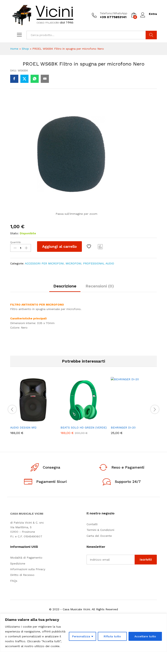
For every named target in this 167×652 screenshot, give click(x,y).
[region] (83, 633)
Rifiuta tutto (112, 636)
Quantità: (15, 242)
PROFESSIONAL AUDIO (98, 263)
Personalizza (81, 636)
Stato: (14, 233)
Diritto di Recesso (22, 574)
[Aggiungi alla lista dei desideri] (89, 246)
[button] (23, 420)
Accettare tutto (145, 636)
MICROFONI (73, 263)
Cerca (151, 35)
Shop (25, 48)
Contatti (92, 524)
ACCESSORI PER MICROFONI (44, 263)
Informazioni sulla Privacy (27, 569)
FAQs (13, 580)
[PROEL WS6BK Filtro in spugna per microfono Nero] (14, 79)
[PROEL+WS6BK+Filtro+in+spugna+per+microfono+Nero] (24, 79)
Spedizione (17, 563)
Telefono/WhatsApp (113, 13)
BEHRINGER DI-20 (123, 427)
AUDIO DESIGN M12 (23, 427)
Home (14, 48)
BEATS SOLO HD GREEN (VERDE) (83, 427)
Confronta (100, 246)
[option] (33, 409)
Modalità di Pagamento (26, 557)
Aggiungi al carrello (59, 246)
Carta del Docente (99, 535)
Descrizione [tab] (64, 286)
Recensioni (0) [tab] (100, 286)
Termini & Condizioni (100, 529)
